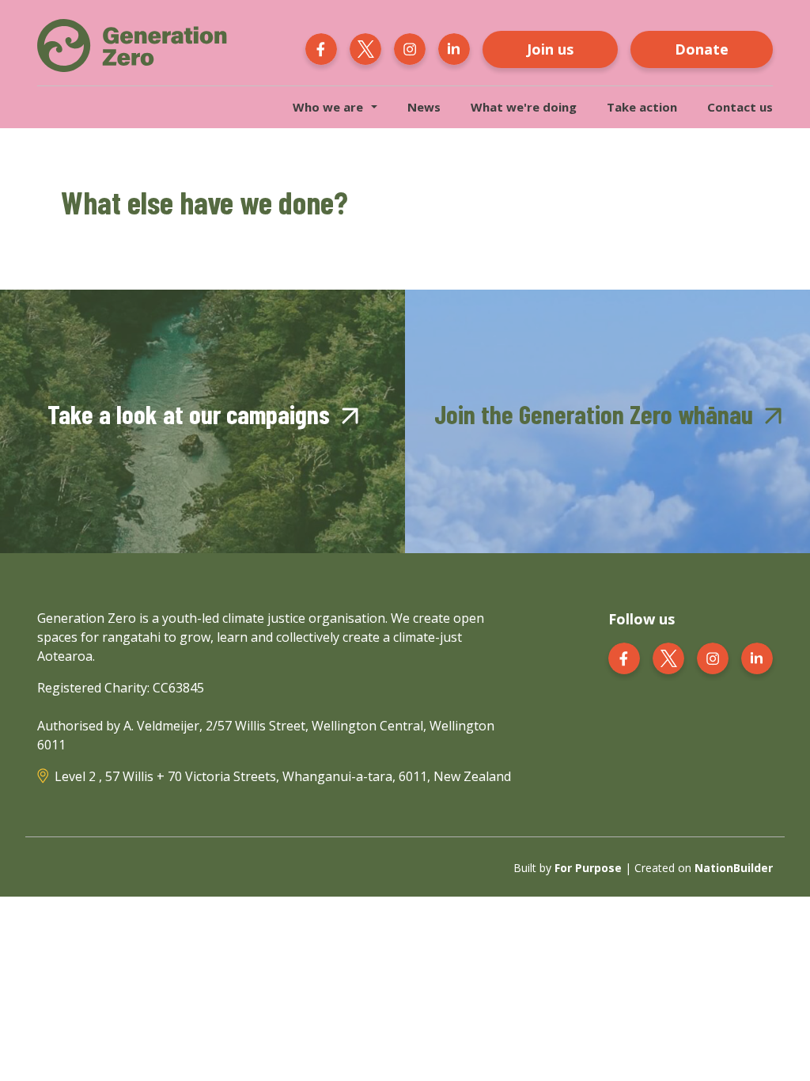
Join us (550, 49)
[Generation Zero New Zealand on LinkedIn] (454, 47)
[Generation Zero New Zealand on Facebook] (321, 47)
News (424, 107)
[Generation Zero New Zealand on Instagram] (410, 47)
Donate (702, 49)
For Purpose (588, 867)
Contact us (740, 107)
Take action (642, 107)
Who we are (328, 107)
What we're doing (524, 107)
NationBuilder (734, 867)
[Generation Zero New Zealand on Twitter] (365, 47)
